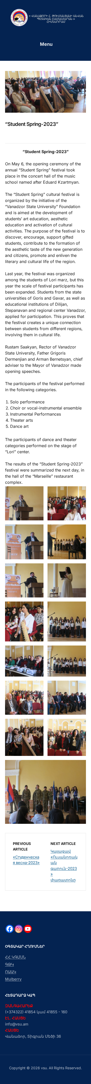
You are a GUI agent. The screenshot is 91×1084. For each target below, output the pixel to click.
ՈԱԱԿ (10, 971)
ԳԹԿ (9, 964)
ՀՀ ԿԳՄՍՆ (15, 957)
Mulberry (13, 979)
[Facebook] (10, 929)
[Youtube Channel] (28, 929)
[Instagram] (19, 929)
